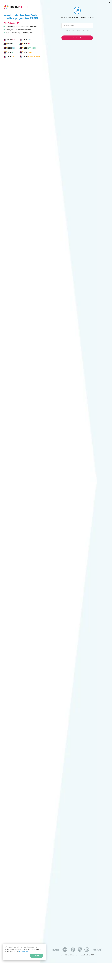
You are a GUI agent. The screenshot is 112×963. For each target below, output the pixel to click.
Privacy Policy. (23, 951)
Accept (36, 956)
